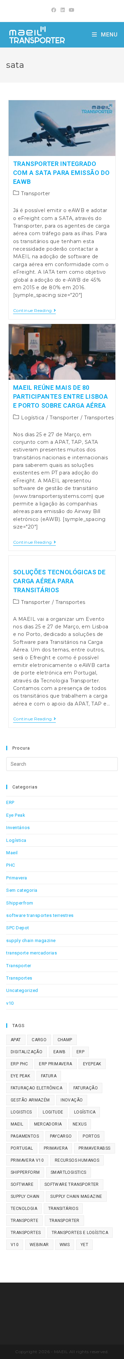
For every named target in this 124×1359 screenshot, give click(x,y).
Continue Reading (34, 311)
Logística (32, 418)
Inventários (18, 827)
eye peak (20, 1076)
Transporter (35, 193)
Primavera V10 (27, 1160)
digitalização (26, 1051)
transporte (24, 1220)
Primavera (16, 877)
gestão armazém (30, 1100)
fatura (48, 1076)
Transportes (99, 418)
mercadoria (48, 1124)
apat (16, 1039)
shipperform (25, 1172)
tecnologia (24, 1208)
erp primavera (55, 1064)
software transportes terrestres (40, 915)
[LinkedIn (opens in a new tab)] (63, 10)
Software (22, 1184)
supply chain (25, 1196)
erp (80, 1051)
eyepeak (92, 1064)
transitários (63, 1208)
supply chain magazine (31, 940)
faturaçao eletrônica (36, 1088)
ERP (10, 802)
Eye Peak (15, 815)
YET (84, 1244)
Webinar (39, 1244)
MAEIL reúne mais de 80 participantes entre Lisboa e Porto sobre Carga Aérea (60, 396)
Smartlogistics (68, 1172)
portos (91, 1136)
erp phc (19, 1064)
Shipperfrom (19, 903)
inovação (72, 1100)
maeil (17, 1124)
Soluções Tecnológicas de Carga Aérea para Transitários (59, 581)
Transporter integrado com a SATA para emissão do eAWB (61, 172)
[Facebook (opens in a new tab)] (54, 10)
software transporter (71, 1184)
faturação (85, 1088)
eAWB (59, 1051)
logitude (53, 1112)
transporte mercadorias (31, 952)
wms (65, 1244)
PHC (10, 865)
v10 (10, 1003)
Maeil (12, 852)
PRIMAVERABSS (95, 1148)
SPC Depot (17, 927)
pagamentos (25, 1136)
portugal (22, 1148)
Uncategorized (22, 990)
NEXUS (79, 1124)
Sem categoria (22, 890)
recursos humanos (77, 1160)
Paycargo (61, 1136)
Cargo (39, 1039)
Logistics (21, 1112)
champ (65, 1039)
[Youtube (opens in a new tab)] (71, 10)
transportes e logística (80, 1232)
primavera (56, 1148)
